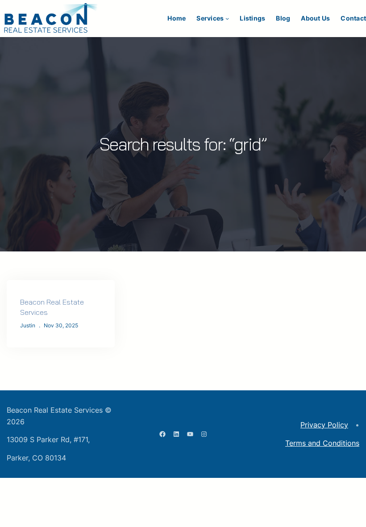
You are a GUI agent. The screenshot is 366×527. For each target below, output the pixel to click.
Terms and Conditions (322, 443)
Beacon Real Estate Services (52, 307)
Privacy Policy (324, 424)
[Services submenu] (227, 18)
